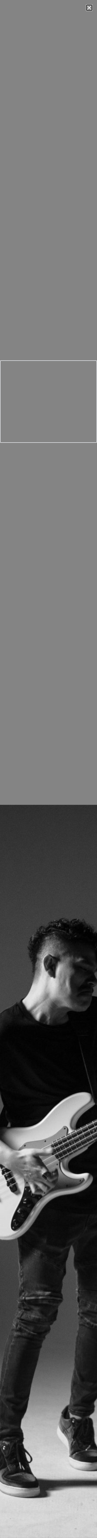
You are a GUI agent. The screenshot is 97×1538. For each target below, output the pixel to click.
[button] (89, 7)
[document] (48, 769)
